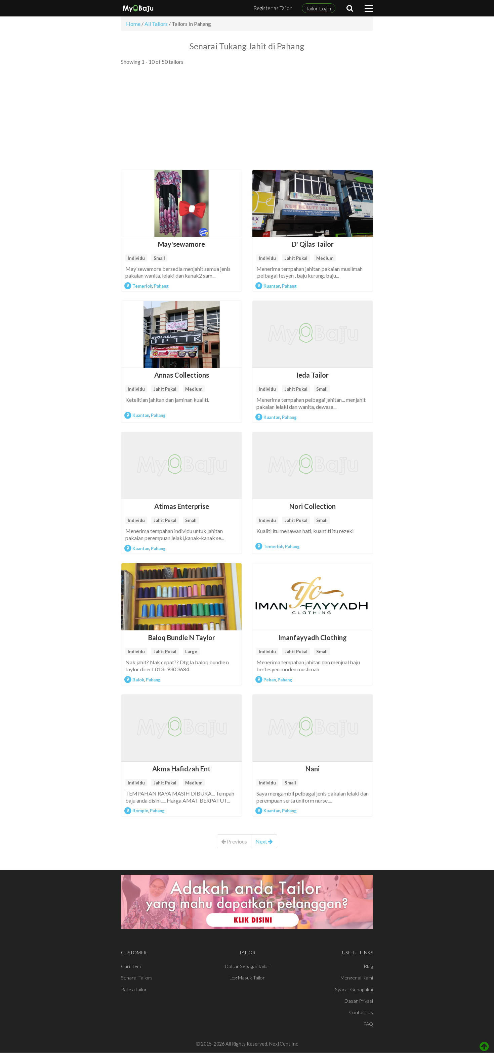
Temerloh (142, 286)
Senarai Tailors (137, 977)
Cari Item (131, 966)
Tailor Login (318, 8)
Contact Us (361, 1012)
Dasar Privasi (358, 1001)
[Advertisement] (247, 118)
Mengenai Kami (356, 977)
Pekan (269, 679)
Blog (368, 966)
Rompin (140, 810)
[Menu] (369, 8)
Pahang (161, 286)
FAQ (368, 1024)
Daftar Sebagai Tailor (247, 966)
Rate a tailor (134, 989)
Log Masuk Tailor (247, 977)
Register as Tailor (272, 8)
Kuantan (271, 286)
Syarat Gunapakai (354, 989)
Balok (138, 679)
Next (261, 841)
